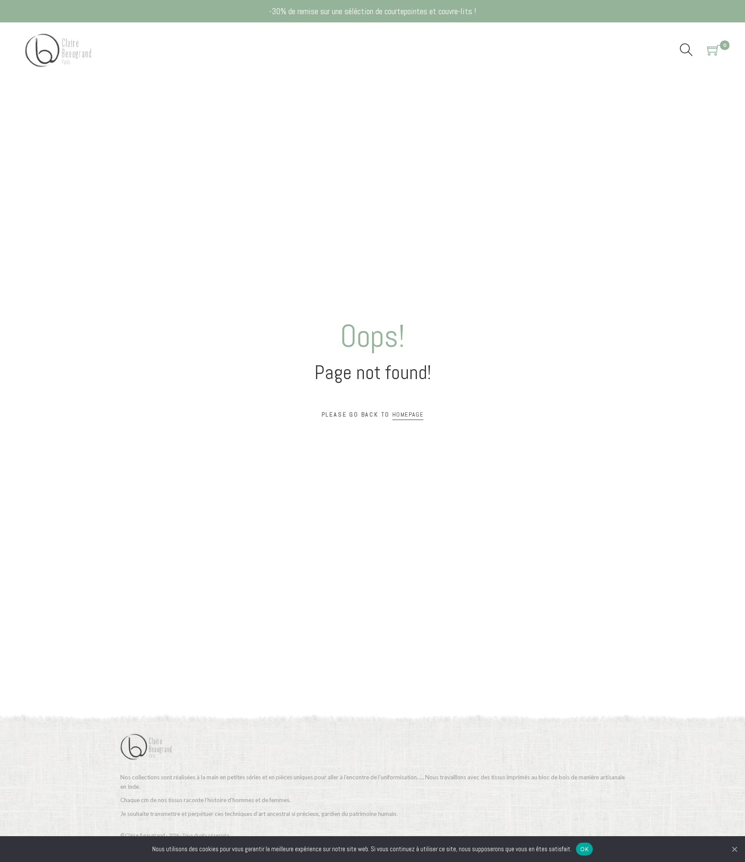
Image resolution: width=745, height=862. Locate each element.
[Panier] (713, 50)
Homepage (407, 414)
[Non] (734, 849)
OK (584, 849)
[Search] (686, 50)
